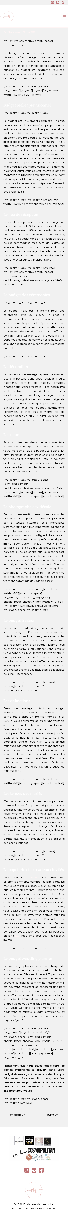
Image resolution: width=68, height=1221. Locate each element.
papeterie (30, 877)
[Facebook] (63, 2)
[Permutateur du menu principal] (64, 16)
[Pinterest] (57, 2)
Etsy (17, 935)
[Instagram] (52, 2)
